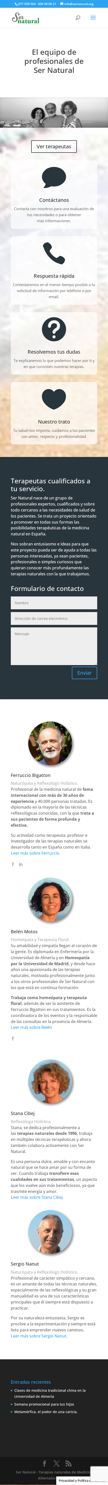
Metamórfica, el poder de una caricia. (46, 1411)
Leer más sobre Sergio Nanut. (39, 1336)
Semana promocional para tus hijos (44, 1404)
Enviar (84, 672)
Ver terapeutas (54, 146)
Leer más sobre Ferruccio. (35, 853)
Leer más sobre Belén (31, 1027)
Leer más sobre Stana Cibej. (37, 1197)
